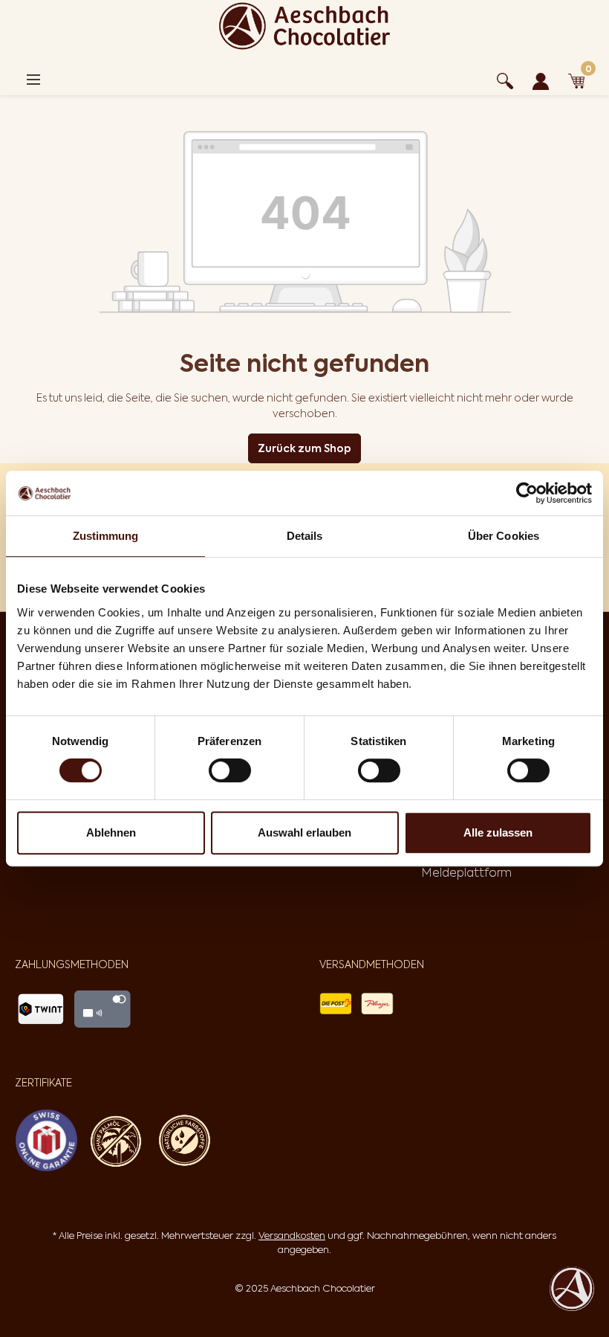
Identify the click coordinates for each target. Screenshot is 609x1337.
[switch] (230, 770)
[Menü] (33, 79)
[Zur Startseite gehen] (304, 26)
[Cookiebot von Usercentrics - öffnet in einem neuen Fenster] (527, 493)
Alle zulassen (498, 832)
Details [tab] (305, 535)
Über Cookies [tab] (503, 535)
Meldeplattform (466, 872)
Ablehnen (111, 832)
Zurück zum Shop (304, 448)
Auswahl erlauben (304, 832)
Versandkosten (291, 1235)
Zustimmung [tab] (106, 535)
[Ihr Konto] (540, 79)
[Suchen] (505, 79)
